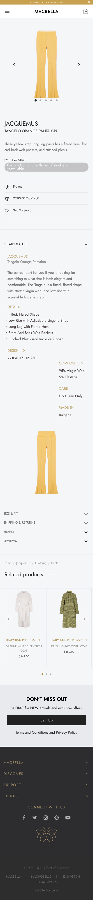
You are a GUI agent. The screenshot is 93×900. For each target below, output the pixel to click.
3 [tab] (50, 674)
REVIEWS (10, 541)
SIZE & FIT (10, 513)
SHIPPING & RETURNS (19, 522)
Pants (54, 563)
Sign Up (46, 720)
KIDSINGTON (70, 876)
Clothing (40, 563)
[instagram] (45, 818)
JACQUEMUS (21, 123)
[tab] (46, 373)
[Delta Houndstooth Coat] (69, 609)
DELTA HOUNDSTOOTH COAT (69, 646)
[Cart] (85, 11)
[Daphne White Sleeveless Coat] (24, 609)
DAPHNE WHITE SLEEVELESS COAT (24, 648)
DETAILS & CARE (15, 244)
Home (7, 563)
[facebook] (24, 818)
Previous (14, 64)
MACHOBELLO (41, 876)
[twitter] (34, 818)
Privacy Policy (66, 732)
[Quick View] (38, 595)
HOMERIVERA (47, 882)
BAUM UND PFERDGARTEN (24, 640)
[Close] (89, 2)
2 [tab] (46, 674)
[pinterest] (56, 818)
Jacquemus (23, 563)
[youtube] (68, 818)
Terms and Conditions (32, 732)
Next (79, 64)
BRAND (8, 531)
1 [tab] (42, 674)
